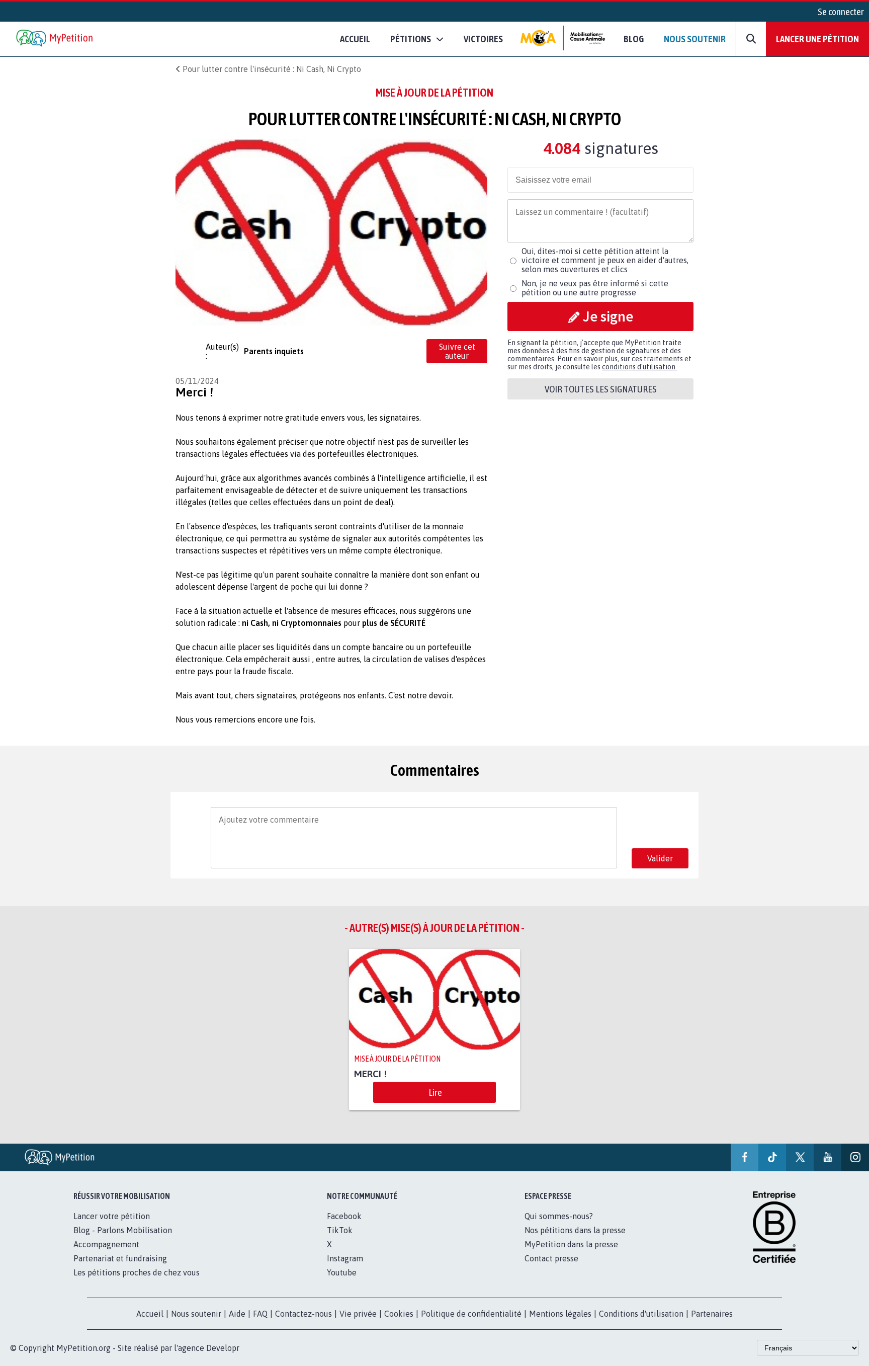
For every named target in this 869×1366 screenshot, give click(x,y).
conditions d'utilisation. (639, 367)
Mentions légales (560, 1313)
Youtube (342, 1272)
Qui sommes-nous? (559, 1216)
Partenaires (712, 1313)
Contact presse (551, 1258)
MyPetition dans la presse (571, 1244)
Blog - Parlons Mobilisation (122, 1230)
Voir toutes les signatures (601, 388)
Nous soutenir (695, 38)
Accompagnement (106, 1244)
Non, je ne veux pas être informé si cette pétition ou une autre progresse (595, 288)
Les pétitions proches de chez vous (136, 1272)
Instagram (345, 1258)
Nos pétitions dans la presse (575, 1230)
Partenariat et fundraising (120, 1258)
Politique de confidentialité (471, 1313)
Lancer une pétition (817, 38)
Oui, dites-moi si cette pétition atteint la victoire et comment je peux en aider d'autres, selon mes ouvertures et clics (605, 260)
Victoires (483, 38)
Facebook (344, 1216)
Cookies (398, 1313)
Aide (237, 1313)
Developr (222, 1347)
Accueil (355, 38)
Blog (634, 38)
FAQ (260, 1313)
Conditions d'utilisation (641, 1313)
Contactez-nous (303, 1313)
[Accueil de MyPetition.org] (55, 39)
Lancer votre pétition (111, 1216)
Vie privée (358, 1313)
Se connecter (841, 11)
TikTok (340, 1230)
